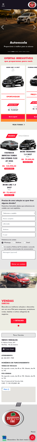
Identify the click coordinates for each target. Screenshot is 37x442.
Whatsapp (7, 242)
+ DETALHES (18, 320)
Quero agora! (13, 116)
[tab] (12, 136)
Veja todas (17, 125)
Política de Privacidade (19, 247)
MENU (3, 6)
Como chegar (9, 349)
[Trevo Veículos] (32, 4)
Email (28, 242)
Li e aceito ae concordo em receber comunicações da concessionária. (19, 248)
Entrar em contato (18, 264)
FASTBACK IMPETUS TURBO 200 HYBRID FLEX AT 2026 (9, 157)
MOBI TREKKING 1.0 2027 (27, 153)
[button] (3, 27)
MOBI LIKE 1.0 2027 (9, 186)
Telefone (18, 242)
